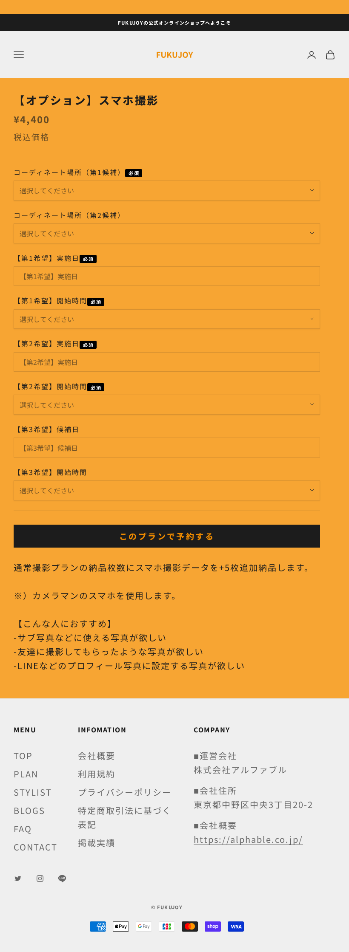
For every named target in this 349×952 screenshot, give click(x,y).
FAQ (23, 828)
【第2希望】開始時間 (50, 386)
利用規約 (96, 774)
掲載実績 (96, 842)
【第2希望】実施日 (47, 343)
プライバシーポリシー (125, 792)
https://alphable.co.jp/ (248, 839)
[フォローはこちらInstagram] (40, 878)
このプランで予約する (167, 536)
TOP (23, 755)
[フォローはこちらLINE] (62, 878)
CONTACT (35, 847)
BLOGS (29, 810)
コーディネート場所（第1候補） (69, 172)
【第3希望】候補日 (47, 429)
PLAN (26, 774)
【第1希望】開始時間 (50, 300)
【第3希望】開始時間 (50, 472)
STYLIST (33, 792)
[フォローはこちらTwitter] (18, 878)
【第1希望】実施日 (47, 258)
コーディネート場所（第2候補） (69, 215)
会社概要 (96, 755)
